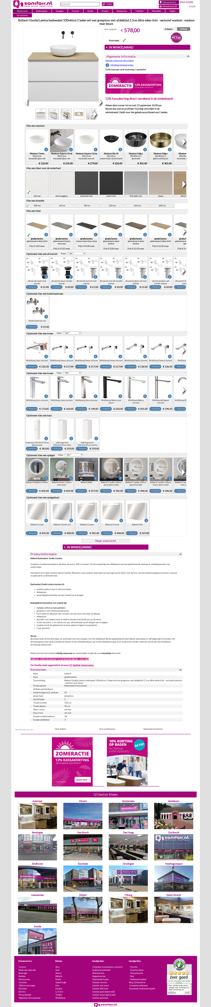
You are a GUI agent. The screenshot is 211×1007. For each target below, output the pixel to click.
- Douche (133, 967)
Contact (22, 967)
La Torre (59, 992)
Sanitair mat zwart (100, 985)
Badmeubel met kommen (153, 729)
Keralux (58, 988)
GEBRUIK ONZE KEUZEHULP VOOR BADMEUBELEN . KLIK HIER (59, 659)
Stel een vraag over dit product (119, 60)
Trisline (58, 995)
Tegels (172, 11)
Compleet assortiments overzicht (107, 967)
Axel (57, 970)
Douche (75, 11)
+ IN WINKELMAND (119, 47)
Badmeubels (41, 11)
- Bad (131, 976)
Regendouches (99, 976)
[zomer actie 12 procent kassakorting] (134, 83)
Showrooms (22, 11)
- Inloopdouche (136, 973)
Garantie (22, 982)
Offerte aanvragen (27, 985)
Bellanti (58, 976)
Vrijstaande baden (100, 979)
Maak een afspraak (27, 970)
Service (22, 992)
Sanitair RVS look (100, 988)
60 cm (62, 205)
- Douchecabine (136, 970)
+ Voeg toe (31, 287)
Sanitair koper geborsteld (103, 995)
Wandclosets (98, 973)
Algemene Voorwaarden (29, 998)
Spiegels (59, 11)
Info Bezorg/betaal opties (121, 65)
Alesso (58, 973)
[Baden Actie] (127, 761)
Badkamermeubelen (101, 970)
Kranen (105, 11)
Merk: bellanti (60, 729)
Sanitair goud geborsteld (103, 992)
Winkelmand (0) (169, 6)
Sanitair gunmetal (100, 998)
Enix (57, 985)
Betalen (22, 976)
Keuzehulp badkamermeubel (142, 988)
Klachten (23, 988)
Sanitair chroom (99, 982)
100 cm (37, 205)
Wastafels (156, 11)
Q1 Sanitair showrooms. (81, 665)
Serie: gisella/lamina (107, 729)
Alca (57, 967)
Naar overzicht (105, 541)
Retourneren (24, 979)
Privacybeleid (25, 995)
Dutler (58, 979)
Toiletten (139, 11)
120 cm (112, 205)
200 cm (162, 205)
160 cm (137, 205)
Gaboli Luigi (60, 982)
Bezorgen (23, 973)
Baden (90, 11)
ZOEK (109, 4)
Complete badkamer (138, 985)
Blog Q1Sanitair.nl (137, 982)
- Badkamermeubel (137, 979)
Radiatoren (122, 11)
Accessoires (22, 15)
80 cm (87, 205)
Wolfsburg (60, 998)
